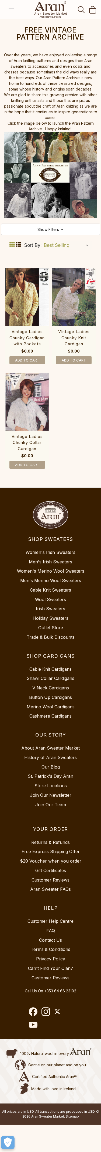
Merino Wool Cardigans (51, 706)
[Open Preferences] (8, 1142)
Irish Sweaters (50, 608)
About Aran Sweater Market (50, 748)
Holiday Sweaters (50, 618)
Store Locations (50, 785)
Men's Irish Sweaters (50, 561)
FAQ (50, 930)
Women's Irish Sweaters (50, 552)
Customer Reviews (50, 880)
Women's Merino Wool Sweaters (50, 571)
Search (81, 9)
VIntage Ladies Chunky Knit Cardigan (74, 337)
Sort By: (33, 245)
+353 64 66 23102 (60, 991)
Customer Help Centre (50, 921)
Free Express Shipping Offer (51, 851)
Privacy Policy (50, 958)
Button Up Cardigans (50, 697)
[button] (50, 229)
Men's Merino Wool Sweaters (50, 580)
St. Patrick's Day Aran (50, 776)
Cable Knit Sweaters (50, 590)
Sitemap (72, 1116)
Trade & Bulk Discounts (51, 637)
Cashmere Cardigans (50, 716)
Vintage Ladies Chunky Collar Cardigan (27, 442)
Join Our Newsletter (50, 795)
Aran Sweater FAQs (50, 889)
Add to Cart (27, 360)
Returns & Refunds (50, 842)
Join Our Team (50, 804)
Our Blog (50, 767)
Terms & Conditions (50, 949)
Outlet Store (50, 627)
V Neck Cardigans (50, 687)
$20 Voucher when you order (50, 861)
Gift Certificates (50, 870)
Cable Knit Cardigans (50, 669)
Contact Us (50, 940)
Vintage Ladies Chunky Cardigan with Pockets (27, 337)
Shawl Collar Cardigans (50, 678)
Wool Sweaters (50, 599)
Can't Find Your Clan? (50, 968)
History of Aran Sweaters (50, 757)
